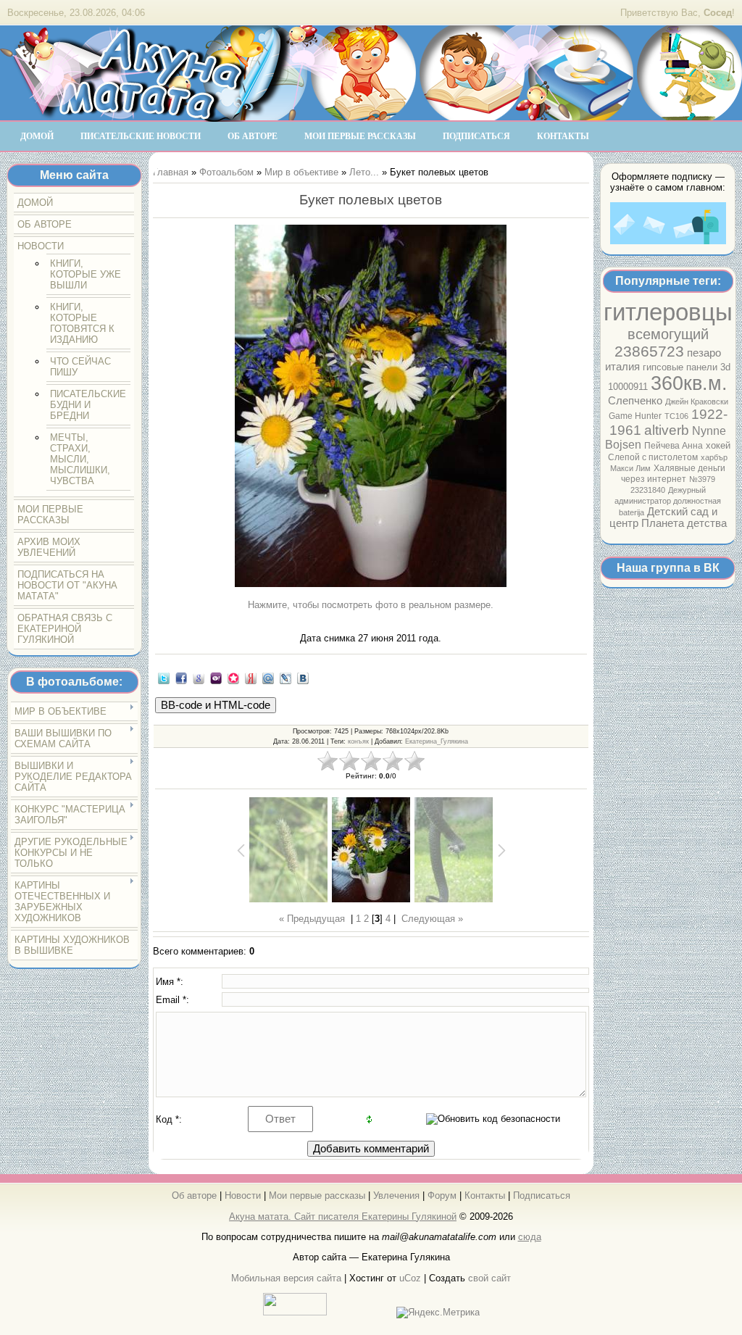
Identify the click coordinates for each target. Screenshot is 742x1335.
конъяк (358, 741)
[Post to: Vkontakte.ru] (303, 678)
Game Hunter (635, 416)
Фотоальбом (226, 172)
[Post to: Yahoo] (216, 678)
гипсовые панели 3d (686, 367)
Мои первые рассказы (317, 1195)
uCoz (410, 1278)
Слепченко (635, 401)
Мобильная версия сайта (286, 1278)
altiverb (666, 430)
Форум (442, 1195)
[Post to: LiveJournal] (285, 678)
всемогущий (668, 334)
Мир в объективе (301, 172)
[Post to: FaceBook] (181, 678)
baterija (631, 512)
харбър (714, 457)
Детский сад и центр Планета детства (668, 517)
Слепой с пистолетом (653, 457)
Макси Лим (630, 468)
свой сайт (489, 1278)
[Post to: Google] (198, 678)
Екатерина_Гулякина (436, 741)
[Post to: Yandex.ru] (250, 678)
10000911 (628, 386)
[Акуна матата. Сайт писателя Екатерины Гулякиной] (145, 115)
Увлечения (396, 1195)
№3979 (702, 479)
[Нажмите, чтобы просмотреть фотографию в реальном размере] (371, 407)
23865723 (649, 351)
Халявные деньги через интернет (673, 473)
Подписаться (541, 1195)
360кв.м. (689, 383)
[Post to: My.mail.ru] (268, 678)
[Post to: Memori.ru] (233, 678)
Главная (170, 172)
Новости (243, 1195)
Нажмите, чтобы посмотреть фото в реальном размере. (370, 604)
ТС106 (676, 416)
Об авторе (194, 1195)
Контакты (484, 1195)
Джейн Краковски (696, 401)
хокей (718, 445)
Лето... (364, 172)
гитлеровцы (668, 312)
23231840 (647, 490)
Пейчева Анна (673, 446)
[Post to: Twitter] (163, 678)
